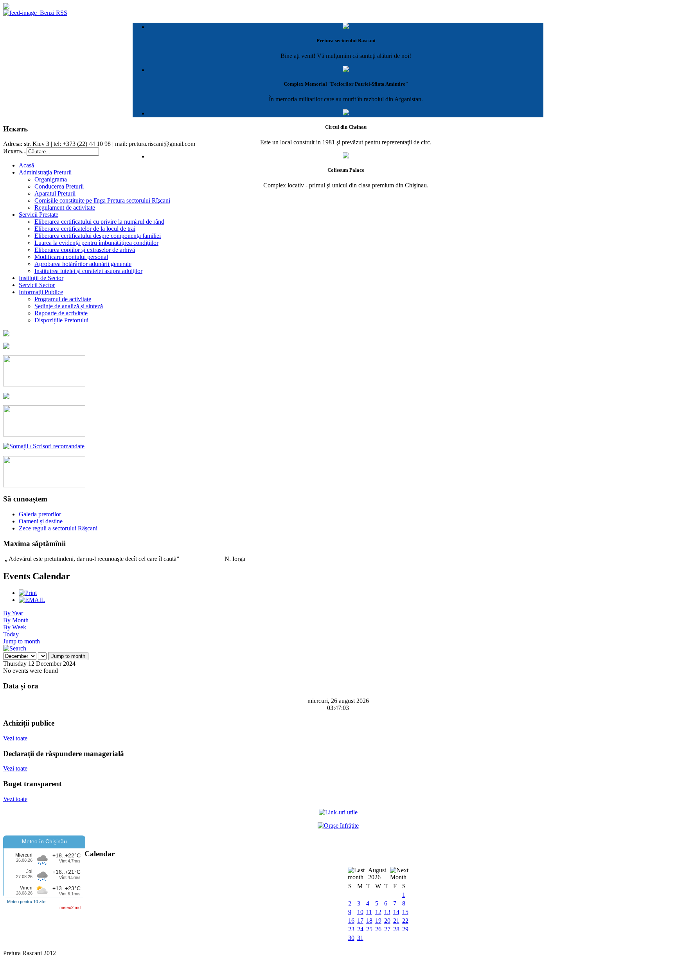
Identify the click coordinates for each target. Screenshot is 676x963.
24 (360, 929)
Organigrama (50, 179)
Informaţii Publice (41, 292)
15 (405, 912)
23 (351, 929)
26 (378, 929)
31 (360, 937)
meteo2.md (70, 907)
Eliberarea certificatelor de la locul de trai (84, 228)
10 (360, 912)
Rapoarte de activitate (61, 313)
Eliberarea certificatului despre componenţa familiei (97, 235)
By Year (13, 613)
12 (378, 912)
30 (351, 937)
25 (369, 929)
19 (378, 920)
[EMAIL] (32, 599)
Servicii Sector (37, 285)
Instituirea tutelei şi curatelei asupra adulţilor (88, 271)
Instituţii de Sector (41, 278)
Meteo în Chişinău (44, 841)
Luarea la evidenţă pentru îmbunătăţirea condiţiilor (96, 242)
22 (405, 920)
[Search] (14, 648)
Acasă (26, 165)
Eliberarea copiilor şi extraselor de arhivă (84, 249)
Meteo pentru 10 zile (26, 901)
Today (11, 634)
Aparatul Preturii (55, 193)
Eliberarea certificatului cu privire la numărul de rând (99, 221)
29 (405, 929)
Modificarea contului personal (71, 256)
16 (351, 920)
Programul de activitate (62, 299)
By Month (16, 620)
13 (387, 912)
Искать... (15, 151)
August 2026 (377, 873)
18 (369, 920)
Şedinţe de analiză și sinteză (68, 306)
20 (387, 920)
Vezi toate (15, 738)
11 (369, 912)
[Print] (28, 592)
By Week (14, 627)
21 (396, 920)
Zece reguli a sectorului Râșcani (58, 528)
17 (360, 920)
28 (396, 929)
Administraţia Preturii (45, 172)
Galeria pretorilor (40, 514)
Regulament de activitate (64, 207)
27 (387, 929)
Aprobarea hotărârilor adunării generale (82, 264)
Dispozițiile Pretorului (61, 320)
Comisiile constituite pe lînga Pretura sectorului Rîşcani (102, 200)
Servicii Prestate (38, 214)
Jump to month (21, 641)
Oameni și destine (41, 521)
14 (396, 912)
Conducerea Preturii (59, 186)
